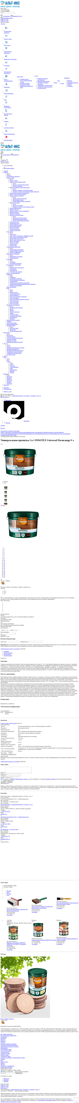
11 (4, 561)
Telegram (8, 423)
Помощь (3, 1059)
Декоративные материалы (17, 249)
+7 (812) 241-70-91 (5, 824)
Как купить (10, 335)
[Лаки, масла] (10, 42)
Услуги (8, 346)
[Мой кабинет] (1, 156)
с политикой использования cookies (46, 1100)
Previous (9, 891)
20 (4, 574)
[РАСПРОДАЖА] (10, 137)
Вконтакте (8, 400)
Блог (8, 360)
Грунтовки (13, 262)
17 (4, 570)
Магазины (3, 1038)
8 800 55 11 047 (5, 19)
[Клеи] (10, 96)
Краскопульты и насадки (46, 433)
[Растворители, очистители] (10, 68)
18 (4, 571)
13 (4, 564)
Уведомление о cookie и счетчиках (10, 1046)
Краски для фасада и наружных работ (23, 190)
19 (4, 572)
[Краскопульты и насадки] (10, 110)
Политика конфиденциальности (9, 1045)
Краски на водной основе (19, 218)
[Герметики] (10, 84)
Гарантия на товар (5, 1056)
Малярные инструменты (16, 307)
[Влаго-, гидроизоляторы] (10, 76)
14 (4, 566)
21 (4, 575)
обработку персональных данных (19, 779)
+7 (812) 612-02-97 (5, 811)
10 (4, 560)
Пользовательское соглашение (9, 1044)
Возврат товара (5, 1055)
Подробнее (10, 915)
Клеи (11, 291)
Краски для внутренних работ (21, 184)
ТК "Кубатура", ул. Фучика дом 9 (9, 829)
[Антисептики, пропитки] (10, 28)
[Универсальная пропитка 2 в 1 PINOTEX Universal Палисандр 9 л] (20, 479)
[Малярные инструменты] (10, 103)
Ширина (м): (24, 641)
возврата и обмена (51, 779)
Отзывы (3, 1042)
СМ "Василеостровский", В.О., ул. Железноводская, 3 (15, 817)
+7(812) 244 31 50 (5, 836)
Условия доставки (5, 1053)
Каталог (9, 175)
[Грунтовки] (10, 62)
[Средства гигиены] (10, 124)
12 (4, 563)
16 (4, 568)
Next (4, 505)
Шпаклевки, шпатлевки (16, 256)
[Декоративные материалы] (10, 48)
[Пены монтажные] (10, 90)
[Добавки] (10, 118)
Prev (2, 505)
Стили (11, 364)
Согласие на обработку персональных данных (13, 1057)
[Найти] (1, 14)
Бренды (3, 1063)
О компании (4, 1037)
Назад (8, 173)
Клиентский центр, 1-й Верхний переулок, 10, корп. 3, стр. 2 (17, 804)
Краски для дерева (18, 205)
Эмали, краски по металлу (20, 198)
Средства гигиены (62, 433)
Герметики (13, 277)
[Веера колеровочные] (10, 130)
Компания (9, 376)
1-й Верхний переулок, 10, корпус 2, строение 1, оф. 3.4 (26, 395)
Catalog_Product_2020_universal (9, 723)
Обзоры (3, 1064)
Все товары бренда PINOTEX (8, 1035)
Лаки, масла (13, 234)
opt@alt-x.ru (4, 814)
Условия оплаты (5, 1052)
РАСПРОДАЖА (14, 328)
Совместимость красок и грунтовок (10, 648)
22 (4, 577)
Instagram (27, 421)
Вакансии (3, 1041)
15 (4, 567)
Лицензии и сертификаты (7, 1066)
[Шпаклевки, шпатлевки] (10, 56)
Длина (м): (3, 641)
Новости (3, 1039)
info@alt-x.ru (5, 397)
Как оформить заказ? (6, 1049)
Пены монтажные (19, 433)
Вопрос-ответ (4, 1061)
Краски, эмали (14, 180)
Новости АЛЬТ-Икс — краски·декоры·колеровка (15, 1071)
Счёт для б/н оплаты (6, 1050)
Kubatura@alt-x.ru (5, 839)
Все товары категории (6, 1034)
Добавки (55, 433)
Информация (4, 1048)
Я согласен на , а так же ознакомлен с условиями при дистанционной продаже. (37, 779)
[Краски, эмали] (10, 35)
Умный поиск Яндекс (6, 1067)
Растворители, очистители (17, 267)
